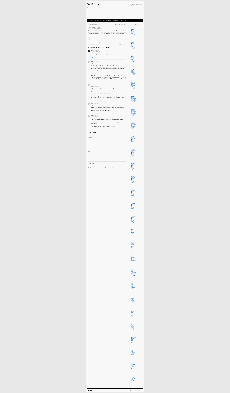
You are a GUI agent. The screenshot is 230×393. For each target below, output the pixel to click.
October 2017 (133, 137)
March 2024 (132, 59)
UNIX (132, 365)
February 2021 (133, 95)
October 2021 (133, 86)
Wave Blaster (133, 373)
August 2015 (133, 164)
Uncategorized (133, 363)
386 (131, 231)
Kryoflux (132, 299)
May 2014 (132, 180)
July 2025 (132, 42)
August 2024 (133, 54)
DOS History (102, 20)
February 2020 (133, 108)
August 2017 (133, 138)
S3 (131, 341)
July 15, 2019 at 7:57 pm (95, 105)
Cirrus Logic (133, 256)
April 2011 (132, 220)
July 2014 (132, 178)
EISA (132, 279)
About (92, 20)
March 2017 (132, 143)
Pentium (132, 325)
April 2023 (132, 69)
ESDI (132, 282)
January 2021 (133, 96)
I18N (131, 290)
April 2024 (132, 58)
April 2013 (132, 194)
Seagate (132, 344)
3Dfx (131, 234)
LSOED (132, 304)
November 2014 (133, 174)
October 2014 (133, 175)
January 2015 (133, 171)
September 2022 (133, 75)
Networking (98, 42)
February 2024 (133, 60)
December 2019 (133, 110)
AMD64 (132, 241)
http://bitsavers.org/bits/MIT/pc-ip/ (97, 57)
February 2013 (133, 196)
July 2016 (132, 152)
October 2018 (133, 125)
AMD (132, 239)
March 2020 (132, 107)
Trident (132, 359)
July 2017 (132, 139)
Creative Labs (133, 264)
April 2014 (132, 181)
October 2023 (133, 62)
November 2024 (133, 50)
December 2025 (133, 36)
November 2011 (133, 212)
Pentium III (132, 328)
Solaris (132, 350)
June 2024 (132, 56)
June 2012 (132, 205)
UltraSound (132, 362)
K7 (131, 297)
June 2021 (132, 90)
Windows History (116, 20)
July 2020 (132, 102)
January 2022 (133, 83)
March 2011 (132, 221)
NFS (101, 42)
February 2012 (133, 209)
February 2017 (133, 144)
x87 (131, 383)
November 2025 (133, 37)
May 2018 (132, 129)
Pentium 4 (132, 326)
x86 (131, 382)
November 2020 (133, 98)
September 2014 (133, 176)
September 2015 (133, 163)
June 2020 (132, 103)
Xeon (131, 385)
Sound (132, 351)
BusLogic (132, 251)
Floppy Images (133, 287)
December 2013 (133, 185)
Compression (133, 259)
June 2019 (132, 116)
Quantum (132, 336)
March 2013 (132, 195)
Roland (132, 339)
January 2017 (133, 145)
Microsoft (132, 308)
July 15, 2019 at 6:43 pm (95, 86)
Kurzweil (132, 300)
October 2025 (133, 38)
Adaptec (132, 237)
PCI (131, 323)
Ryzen (132, 340)
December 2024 (133, 49)
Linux (132, 303)
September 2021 (133, 87)
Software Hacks (133, 349)
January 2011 (133, 222)
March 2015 (132, 169)
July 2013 (132, 191)
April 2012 (132, 207)
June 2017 (132, 140)
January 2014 (133, 184)
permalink (112, 42)
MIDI (132, 309)
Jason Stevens (94, 50)
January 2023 (133, 71)
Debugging (132, 269)
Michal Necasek (99, 28)
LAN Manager (133, 301)
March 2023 (132, 70)
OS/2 (131, 317)
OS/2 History (97, 20)
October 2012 (133, 201)
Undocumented (133, 364)
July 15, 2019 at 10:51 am (95, 63)
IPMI (131, 296)
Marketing (132, 305)
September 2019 (133, 113)
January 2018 (133, 134)
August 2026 (133, 28)
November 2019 (133, 111)
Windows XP (133, 378)
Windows (132, 376)
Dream (132, 276)
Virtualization (133, 370)
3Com (132, 233)
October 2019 (133, 112)
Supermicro (132, 356)
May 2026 (132, 31)
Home (89, 20)
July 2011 (132, 217)
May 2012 (132, 206)
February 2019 (133, 121)
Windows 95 (133, 377)
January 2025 (133, 48)
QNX (132, 335)
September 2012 (133, 202)
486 (131, 235)
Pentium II (132, 327)
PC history (103, 42)
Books (132, 247)
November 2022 (133, 73)
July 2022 (132, 76)
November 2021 (133, 85)
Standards (132, 354)
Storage (132, 355)
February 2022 (133, 82)
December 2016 (133, 147)
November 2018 (133, 124)
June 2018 (132, 128)
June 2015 (132, 166)
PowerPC (132, 331)
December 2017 (133, 135)
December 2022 (133, 72)
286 (131, 230)
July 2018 (132, 127)
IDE (131, 292)
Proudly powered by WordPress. (135, 390)
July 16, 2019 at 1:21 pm (95, 116)
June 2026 (132, 30)
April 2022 (132, 80)
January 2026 (133, 35)
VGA (131, 368)
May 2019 (132, 117)
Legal (131, 302)
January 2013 (133, 197)
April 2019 (132, 118)
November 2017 (133, 136)
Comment (90, 137)
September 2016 (133, 150)
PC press (132, 322)
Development (133, 271)
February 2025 (133, 47)
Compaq (132, 258)
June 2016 (132, 153)
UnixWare (132, 366)
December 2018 (133, 123)
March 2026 (132, 33)
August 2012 (133, 203)
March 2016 (132, 156)
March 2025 (132, 46)
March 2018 (132, 131)
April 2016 (132, 155)
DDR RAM (132, 268)
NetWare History (109, 20)
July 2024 (132, 55)
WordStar (132, 380)
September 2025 (133, 40)
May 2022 (132, 78)
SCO (131, 342)
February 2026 (133, 34)
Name (89, 151)
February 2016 (133, 157)
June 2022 (132, 77)
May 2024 (132, 57)
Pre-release (132, 332)
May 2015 (132, 167)
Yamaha (132, 386)
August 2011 (133, 216)
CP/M (132, 263)
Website (89, 158)
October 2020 (133, 99)
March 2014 (132, 182)
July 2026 (132, 29)
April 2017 (132, 142)
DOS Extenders (133, 275)
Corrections (132, 262)
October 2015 (133, 162)
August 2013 (133, 190)
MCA (132, 306)
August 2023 (133, 64)
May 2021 (132, 91)
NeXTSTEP (132, 312)
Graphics (132, 288)
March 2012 (132, 208)
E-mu (131, 277)
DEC (131, 270)
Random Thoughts (133, 337)
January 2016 (133, 158)
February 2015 (133, 170)
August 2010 (133, 225)
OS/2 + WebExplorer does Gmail (93, 24)
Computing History (133, 260)
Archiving (132, 243)
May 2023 (132, 68)
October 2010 (133, 224)
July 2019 (132, 115)
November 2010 (133, 223)
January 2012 (133, 210)
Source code (132, 353)
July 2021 (132, 89)
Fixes (131, 285)
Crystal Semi (133, 265)
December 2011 (133, 211)
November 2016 (133, 148)
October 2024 (133, 51)
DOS (131, 274)
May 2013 (132, 193)
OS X (132, 316)
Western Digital (133, 375)
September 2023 (133, 63)
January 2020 (133, 109)
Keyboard (132, 298)
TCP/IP (132, 357)
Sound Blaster (133, 352)
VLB (131, 371)
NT (131, 315)
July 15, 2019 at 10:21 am (95, 51)
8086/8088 (132, 236)
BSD (131, 249)
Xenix (132, 384)
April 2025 (132, 45)
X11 (131, 381)
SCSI (131, 343)
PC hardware (133, 319)
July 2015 (132, 165)
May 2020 (132, 104)
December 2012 (133, 198)
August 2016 (133, 151)
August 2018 (133, 126)
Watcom (132, 372)
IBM (131, 291)
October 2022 (133, 74)
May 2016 (132, 154)
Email (89, 155)
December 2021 (133, 84)
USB (131, 367)
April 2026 (132, 32)
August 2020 (133, 101)
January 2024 (133, 61)
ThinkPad (132, 358)
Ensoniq (132, 281)
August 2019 (133, 114)
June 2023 (132, 67)
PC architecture (133, 318)
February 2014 (133, 183)
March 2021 (132, 94)
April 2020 (132, 105)
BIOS (132, 246)
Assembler (132, 244)
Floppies (132, 286)
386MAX (132, 232)
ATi (131, 245)
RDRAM (132, 338)
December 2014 (133, 172)
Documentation (133, 273)
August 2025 (133, 41)
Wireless (132, 379)
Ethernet (132, 283)
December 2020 (133, 97)
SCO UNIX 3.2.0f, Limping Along (120, 24)
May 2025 (132, 44)
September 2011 (133, 215)
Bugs (131, 250)
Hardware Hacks (133, 289)
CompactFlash (133, 257)
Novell (132, 314)
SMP (131, 348)
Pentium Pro (132, 329)
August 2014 (133, 177)
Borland (132, 248)
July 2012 (132, 204)
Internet (132, 295)
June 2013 (132, 192)
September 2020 (133, 100)
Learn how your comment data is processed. (111, 167)
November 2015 (133, 161)
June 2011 (132, 218)
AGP (131, 238)
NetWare (132, 310)
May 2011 (132, 219)
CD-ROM (132, 255)
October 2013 (133, 188)
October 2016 (133, 149)
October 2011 (133, 214)
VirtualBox (132, 369)
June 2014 (132, 179)
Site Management (133, 346)
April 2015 (132, 168)
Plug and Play (133, 330)
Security (132, 345)
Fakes (132, 284)
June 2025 (132, 43)
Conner (132, 261)
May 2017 (132, 141)
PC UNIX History (123, 20)
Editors (132, 278)
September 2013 (133, 189)
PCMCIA (132, 324)
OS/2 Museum (93, 4)
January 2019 (133, 122)
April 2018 (132, 130)
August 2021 (133, 88)
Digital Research (133, 272)
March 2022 (132, 81)
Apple (132, 242)
